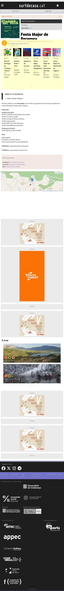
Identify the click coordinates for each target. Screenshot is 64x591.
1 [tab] (31, 86)
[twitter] (9, 469)
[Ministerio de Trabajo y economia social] (32, 512)
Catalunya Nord (6, 14)
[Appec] (12, 538)
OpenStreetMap (49, 190)
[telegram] (20, 469)
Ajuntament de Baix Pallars (17, 164)
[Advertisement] (32, 204)
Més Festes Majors (15, 98)
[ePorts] (53, 527)
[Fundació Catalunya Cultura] (12, 582)
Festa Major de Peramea (16, 162)
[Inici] (32, 5)
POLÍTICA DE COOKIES (55, 474)
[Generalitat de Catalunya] (32, 488)
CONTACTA (14, 474)
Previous (4, 67)
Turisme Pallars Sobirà (13, 167)
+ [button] (3, 173)
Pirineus (45, 14)
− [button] (3, 176)
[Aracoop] (11, 499)
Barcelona (57, 14)
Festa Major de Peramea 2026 (17, 44)
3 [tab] (34, 386)
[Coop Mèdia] (12, 560)
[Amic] (12, 527)
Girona (19, 14)
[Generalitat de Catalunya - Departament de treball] (11, 512)
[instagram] (14, 469)
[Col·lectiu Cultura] (12, 549)
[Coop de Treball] (32, 499)
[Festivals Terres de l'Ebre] (12, 571)
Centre (32, 14)
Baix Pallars (25, 28)
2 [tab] (33, 86)
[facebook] (4, 469)
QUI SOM (4, 474)
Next (60, 67)
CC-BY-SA (60, 190)
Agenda (48, 11)
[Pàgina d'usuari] (57, 6)
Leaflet (43, 190)
